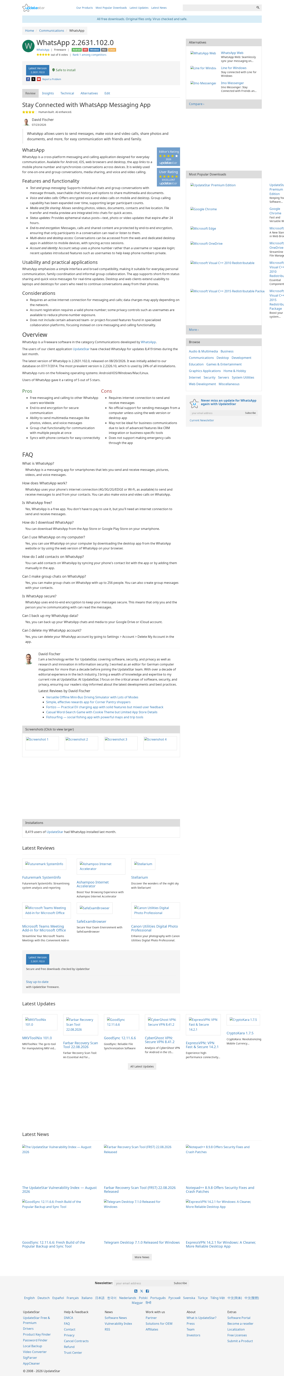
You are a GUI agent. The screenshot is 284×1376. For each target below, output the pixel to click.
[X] (33, 79)
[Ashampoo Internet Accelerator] (101, 866)
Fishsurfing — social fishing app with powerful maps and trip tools (94, 717)
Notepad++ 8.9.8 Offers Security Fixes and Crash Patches (220, 1189)
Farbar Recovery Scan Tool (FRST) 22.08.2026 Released (140, 1189)
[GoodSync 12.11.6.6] (121, 1022)
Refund (69, 1347)
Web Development (202, 384)
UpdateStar (81, 349)
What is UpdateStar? (201, 1318)
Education (196, 364)
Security (209, 377)
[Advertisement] (101, 788)
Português (158, 1298)
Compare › (196, 104)
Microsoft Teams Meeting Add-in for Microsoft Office (44, 928)
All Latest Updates (142, 1066)
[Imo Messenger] (204, 83)
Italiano (87, 1298)
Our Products (84, 7)
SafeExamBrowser (91, 921)
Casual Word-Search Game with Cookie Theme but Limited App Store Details (101, 712)
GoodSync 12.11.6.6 (120, 1038)
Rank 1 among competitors (89, 54)
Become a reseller (240, 1323)
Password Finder (35, 1340)
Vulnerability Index (118, 1323)
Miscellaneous (229, 384)
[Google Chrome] (204, 209)
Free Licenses (237, 1335)
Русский (174, 1298)
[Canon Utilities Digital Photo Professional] (155, 910)
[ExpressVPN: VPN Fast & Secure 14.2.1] (203, 1024)
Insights (48, 93)
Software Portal (238, 1318)
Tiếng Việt (217, 1298)
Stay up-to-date (37, 982)
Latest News (159, 7)
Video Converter (35, 1352)
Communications (201, 358)
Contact (69, 1329)
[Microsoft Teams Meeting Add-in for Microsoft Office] (46, 910)
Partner (151, 1318)
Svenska (189, 1298)
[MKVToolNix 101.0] (39, 1022)
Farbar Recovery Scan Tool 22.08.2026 (80, 1045)
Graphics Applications (205, 371)
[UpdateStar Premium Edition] (213, 185)
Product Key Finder (37, 1334)
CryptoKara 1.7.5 (240, 1033)
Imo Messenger (232, 83)
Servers (223, 377)
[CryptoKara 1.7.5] (243, 1020)
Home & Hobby (235, 371)
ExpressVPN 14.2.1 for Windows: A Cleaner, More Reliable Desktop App (221, 1244)
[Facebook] (28, 79)
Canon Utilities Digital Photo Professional (154, 928)
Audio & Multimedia (203, 351)
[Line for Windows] (204, 68)
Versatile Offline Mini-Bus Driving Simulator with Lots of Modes (92, 697)
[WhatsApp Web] (204, 53)
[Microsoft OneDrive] (207, 243)
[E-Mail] (39, 79)
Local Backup (32, 1346)
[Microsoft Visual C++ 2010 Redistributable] (223, 263)
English (29, 1298)
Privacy (69, 1335)
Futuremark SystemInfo (41, 877)
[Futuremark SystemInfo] (44, 864)
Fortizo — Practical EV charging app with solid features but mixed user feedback (104, 707)
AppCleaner (31, 1363)
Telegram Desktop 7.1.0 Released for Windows (142, 1242)
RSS (107, 1329)
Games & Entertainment (224, 364)
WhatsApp (43, 49)
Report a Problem (51, 79)
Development (241, 358)
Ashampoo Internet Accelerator (93, 884)
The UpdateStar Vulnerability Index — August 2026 (59, 1189)
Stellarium (139, 877)
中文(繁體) (252, 1298)
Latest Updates (139, 7)
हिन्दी (148, 1303)
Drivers (28, 1328)
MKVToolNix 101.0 (37, 1038)
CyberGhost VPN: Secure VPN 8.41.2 (159, 1040)
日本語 (100, 1298)
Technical (67, 93)
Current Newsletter (202, 420)
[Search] (258, 7)
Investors (193, 1335)
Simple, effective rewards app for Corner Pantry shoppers (88, 702)
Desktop (223, 358)
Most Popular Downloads (111, 7)
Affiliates (152, 1329)
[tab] (30, 93)
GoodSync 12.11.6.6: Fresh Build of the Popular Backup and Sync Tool (53, 1244)
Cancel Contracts (76, 1341)
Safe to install (65, 70)
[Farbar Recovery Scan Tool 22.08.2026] (80, 1024)
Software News (116, 1318)
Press (191, 1323)
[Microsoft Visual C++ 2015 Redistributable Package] (228, 291)
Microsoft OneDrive (277, 245)
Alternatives (89, 93)
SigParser (30, 1357)
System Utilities (243, 377)
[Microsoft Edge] (204, 228)
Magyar (137, 1303)
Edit (107, 93)
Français (73, 1298)
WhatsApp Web (232, 53)
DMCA (68, 1318)
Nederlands (127, 1298)
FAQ (67, 1323)
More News (142, 1257)
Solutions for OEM (159, 1323)
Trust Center (73, 1352)
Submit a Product (240, 1341)
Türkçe (203, 1298)
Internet (195, 377)
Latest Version (38, 70)
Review (30, 93)
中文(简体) (235, 1298)
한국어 (111, 1298)
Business (227, 351)
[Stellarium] (143, 864)
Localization (236, 1329)
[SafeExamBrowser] (95, 908)
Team (191, 1329)
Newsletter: (104, 1283)
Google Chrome (275, 211)
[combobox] (218, 7)
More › (194, 330)
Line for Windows (234, 68)
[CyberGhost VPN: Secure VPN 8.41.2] (162, 1022)
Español (58, 1298)
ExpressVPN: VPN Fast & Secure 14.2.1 (202, 1045)
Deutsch (43, 1298)
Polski (143, 1298)
